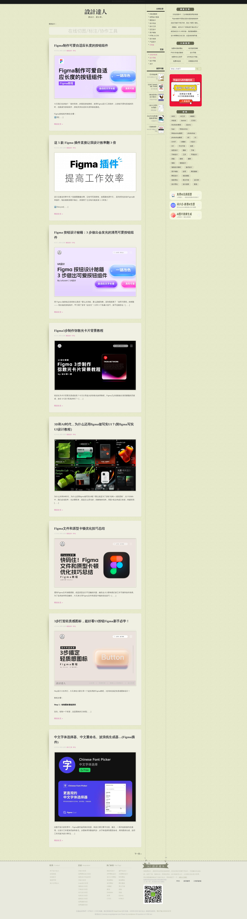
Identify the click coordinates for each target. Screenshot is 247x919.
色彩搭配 (186, 176)
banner (183, 120)
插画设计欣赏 (83, 899)
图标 (184, 150)
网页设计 (174, 176)
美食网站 (110, 880)
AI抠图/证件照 (193, 61)
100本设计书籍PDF (193, 57)
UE (188, 137)
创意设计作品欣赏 (84, 877)
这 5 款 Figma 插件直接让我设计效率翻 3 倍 (85, 142)
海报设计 (183, 163)
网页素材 (194, 171)
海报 (173, 163)
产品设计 (153, 42)
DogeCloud (117, 911)
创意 (191, 146)
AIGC (173, 116)
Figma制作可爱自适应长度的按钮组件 (81, 45)
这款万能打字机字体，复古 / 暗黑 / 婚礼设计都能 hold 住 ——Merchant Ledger (198, 23)
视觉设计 (52, 24)
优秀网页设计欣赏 (84, 874)
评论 (74, 50)
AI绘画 (173, 120)
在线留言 (53, 877)
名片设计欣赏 (83, 892)
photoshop (191, 133)
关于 (151, 64)
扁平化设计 (122, 871)
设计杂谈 (153, 39)
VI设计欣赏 (82, 880)
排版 (173, 159)
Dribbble (110, 892)
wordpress (131, 914)
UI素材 (183, 142)
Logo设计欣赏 (83, 883)
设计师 (196, 180)
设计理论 (174, 184)
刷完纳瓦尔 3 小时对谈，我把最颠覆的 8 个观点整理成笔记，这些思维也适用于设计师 (200, 31)
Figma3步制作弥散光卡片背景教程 (78, 330)
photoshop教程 (176, 137)
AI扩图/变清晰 (193, 48)
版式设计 (189, 167)
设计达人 (96, 12)
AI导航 (152, 45)
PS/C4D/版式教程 (177, 53)
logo (173, 129)
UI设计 (193, 142)
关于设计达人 (54, 871)
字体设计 (174, 154)
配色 (195, 184)
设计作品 (153, 23)
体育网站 (110, 883)
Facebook (140, 1)
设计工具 (69, 747)
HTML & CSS (154, 36)
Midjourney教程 (176, 133)
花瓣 (129, 1)
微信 (113, 1)
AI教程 (192, 116)
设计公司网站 (111, 877)
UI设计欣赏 (82, 871)
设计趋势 (186, 184)
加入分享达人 (54, 883)
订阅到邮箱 (197, 881)
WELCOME (183, 877)
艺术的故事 (153, 74)
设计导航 (153, 58)
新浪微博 (118, 1)
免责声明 (53, 880)
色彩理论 (174, 180)
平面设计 (194, 154)
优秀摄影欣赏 (83, 902)
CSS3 (193, 120)
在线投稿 (53, 874)
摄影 (189, 159)
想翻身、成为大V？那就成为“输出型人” (185, 27)
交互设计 (153, 29)
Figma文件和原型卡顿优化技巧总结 (79, 528)
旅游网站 (122, 880)
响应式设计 (111, 871)
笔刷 (120, 892)
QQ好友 (133, 1)
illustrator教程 (176, 125)
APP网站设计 (111, 874)
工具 (184, 154)
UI (195, 137)
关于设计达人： (155, 862)
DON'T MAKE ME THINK (152, 85)
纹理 (184, 171)
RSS (178, 881)
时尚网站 (122, 877)
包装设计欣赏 (83, 895)
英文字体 (186, 180)
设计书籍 (153, 61)
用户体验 (153, 32)
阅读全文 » (58, 124)
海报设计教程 (176, 167)
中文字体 (182, 146)
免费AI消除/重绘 (177, 48)
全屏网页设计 (123, 874)
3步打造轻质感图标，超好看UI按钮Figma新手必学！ (91, 621)
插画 (181, 159)
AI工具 (182, 116)
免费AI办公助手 (177, 57)
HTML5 (121, 899)
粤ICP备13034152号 (164, 911)
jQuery (188, 125)
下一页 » (138, 854)
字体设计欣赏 (83, 889)
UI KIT (173, 142)
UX (172, 146)
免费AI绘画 (177, 61)
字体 (192, 150)
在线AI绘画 (153, 55)
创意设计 (174, 150)
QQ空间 (124, 1)
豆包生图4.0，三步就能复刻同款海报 (185, 14)
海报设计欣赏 (83, 886)
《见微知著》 (152, 127)
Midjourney (184, 129)
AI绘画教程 (153, 14)
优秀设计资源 (154, 17)
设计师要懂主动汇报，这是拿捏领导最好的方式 (187, 36)
